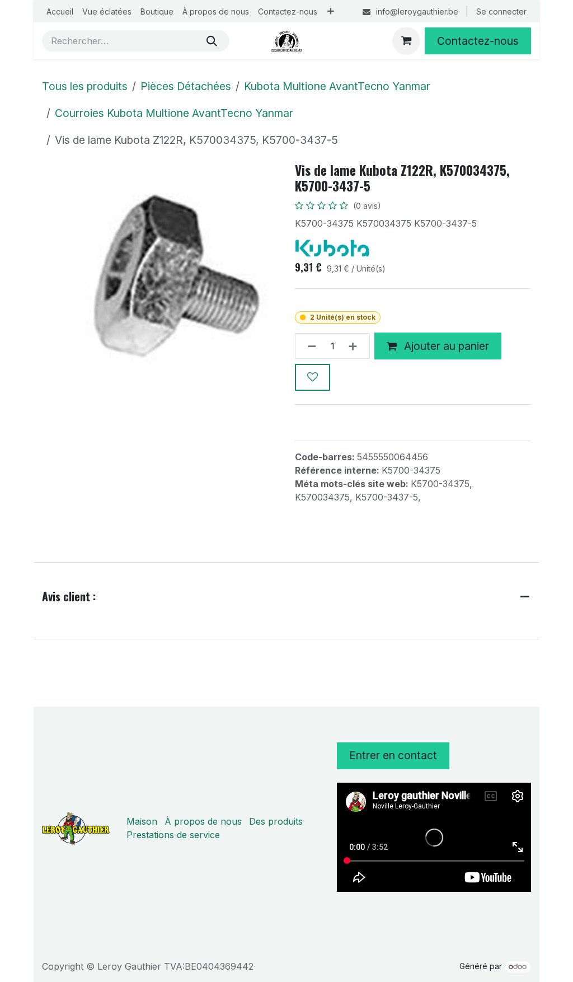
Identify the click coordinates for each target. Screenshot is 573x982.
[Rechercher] (211, 41)
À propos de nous (203, 821)
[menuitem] (60, 11)
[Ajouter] (356, 346)
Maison (141, 821)
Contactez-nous (478, 41)
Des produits (276, 821)
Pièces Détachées (185, 86)
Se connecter (501, 11)
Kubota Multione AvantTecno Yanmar (337, 86)
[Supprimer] (308, 346)
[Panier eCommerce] (406, 41)
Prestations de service (173, 834)
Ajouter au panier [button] (445, 346)
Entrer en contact (393, 755)
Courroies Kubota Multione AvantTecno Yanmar (174, 113)
